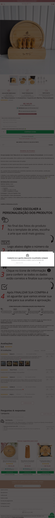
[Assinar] (39, 262)
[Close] (53, 252)
